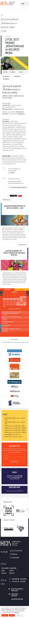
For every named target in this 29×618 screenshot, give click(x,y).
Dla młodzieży (17, 76)
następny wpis (23, 244)
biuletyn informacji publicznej (17, 589)
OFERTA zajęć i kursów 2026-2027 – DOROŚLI (15, 430)
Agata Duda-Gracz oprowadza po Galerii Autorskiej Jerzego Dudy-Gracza (12, 312)
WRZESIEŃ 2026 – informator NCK (12, 434)
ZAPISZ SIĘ (14, 461)
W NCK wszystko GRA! (7, 321)
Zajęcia (3, 573)
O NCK (3, 570)
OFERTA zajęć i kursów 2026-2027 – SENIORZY (15, 432)
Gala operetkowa (6, 325)
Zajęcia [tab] (22, 289)
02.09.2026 (4, 331)
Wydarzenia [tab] (7, 289)
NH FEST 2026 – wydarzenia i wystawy (13, 436)
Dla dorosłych (7, 76)
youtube (22, 581)
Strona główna (3, 14)
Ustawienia (19, 615)
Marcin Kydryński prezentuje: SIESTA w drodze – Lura (15, 207)
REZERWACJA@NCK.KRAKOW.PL (19, 187)
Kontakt (11, 573)
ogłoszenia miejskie (17, 599)
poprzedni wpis (6, 199)
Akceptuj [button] (5, 615)
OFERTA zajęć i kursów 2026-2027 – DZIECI (14, 426)
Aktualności (5, 568)
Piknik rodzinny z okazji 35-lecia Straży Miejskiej (11, 317)
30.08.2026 (4, 326)
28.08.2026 (4, 314)
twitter (14, 581)
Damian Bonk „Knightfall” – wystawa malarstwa (11, 329)
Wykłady (21, 72)
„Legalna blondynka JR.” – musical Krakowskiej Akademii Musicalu (14, 253)
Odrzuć (11, 615)
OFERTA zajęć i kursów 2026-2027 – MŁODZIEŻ (15, 428)
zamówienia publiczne (14, 595)
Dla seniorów (6, 79)
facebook (14, 579)
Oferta (11, 570)
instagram (23, 579)
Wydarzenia (13, 72)
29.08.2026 (4, 323)
